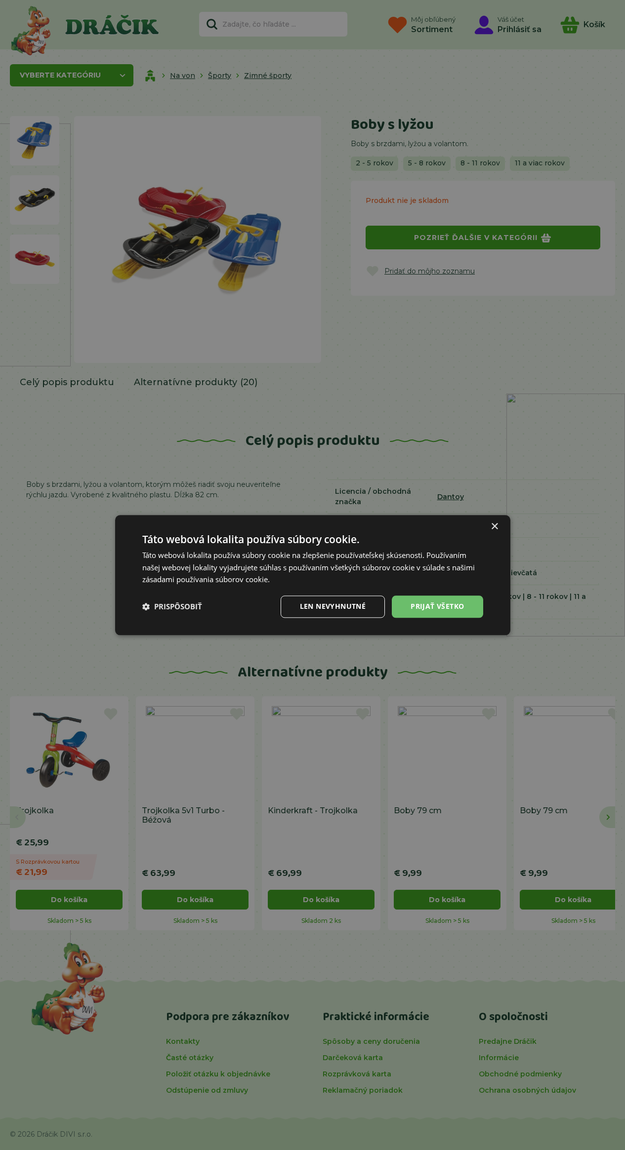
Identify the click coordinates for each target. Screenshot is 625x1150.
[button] (172, 606)
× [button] (494, 526)
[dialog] (312, 575)
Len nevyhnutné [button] (333, 606)
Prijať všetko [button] (437, 606)
